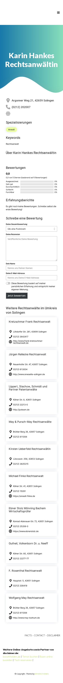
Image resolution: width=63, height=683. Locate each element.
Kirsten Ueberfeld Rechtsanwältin (30, 448)
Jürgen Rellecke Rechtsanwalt (27, 354)
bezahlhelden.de (11, 656)
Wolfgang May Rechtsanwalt (26, 597)
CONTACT (39, 635)
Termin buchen (30, 656)
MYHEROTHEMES (41, 674)
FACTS (28, 635)
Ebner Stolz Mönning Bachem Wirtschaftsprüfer (27, 510)
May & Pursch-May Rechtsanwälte (30, 421)
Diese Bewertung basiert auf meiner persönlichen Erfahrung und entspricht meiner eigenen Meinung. (33, 286)
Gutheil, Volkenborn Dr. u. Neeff (28, 543)
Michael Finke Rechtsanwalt (26, 476)
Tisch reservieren (23, 660)
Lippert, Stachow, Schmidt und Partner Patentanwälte (28, 388)
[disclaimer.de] (27, 12)
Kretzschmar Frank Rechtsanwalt (29, 321)
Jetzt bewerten (16, 295)
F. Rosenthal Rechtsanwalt (25, 570)
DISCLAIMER (53, 635)
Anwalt (11, 129)
